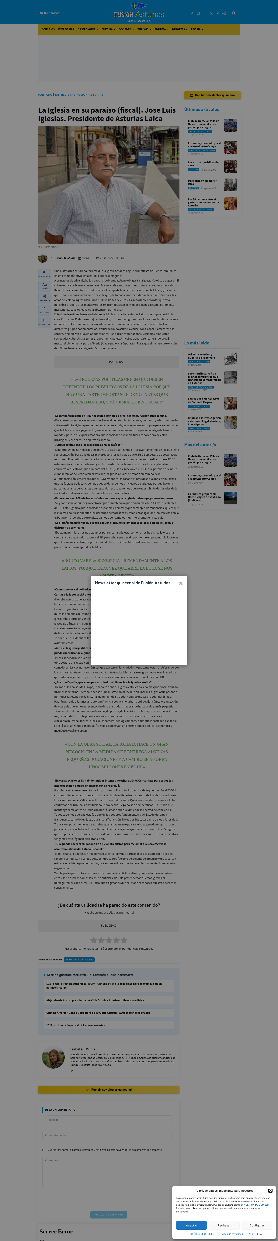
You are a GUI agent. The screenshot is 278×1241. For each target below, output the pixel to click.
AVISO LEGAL (256, 1233)
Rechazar (224, 1225)
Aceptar (191, 1225)
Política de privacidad (231, 1233)
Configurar (257, 1225)
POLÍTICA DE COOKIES (201, 1233)
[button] (270, 1191)
